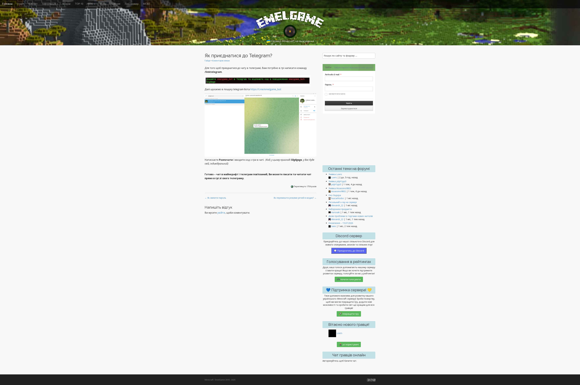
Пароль (328, 85)
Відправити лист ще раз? (361, 67)
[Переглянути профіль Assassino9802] (330, 191)
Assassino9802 (338, 191)
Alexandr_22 (337, 205)
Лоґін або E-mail (332, 75)
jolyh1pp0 (336, 184)
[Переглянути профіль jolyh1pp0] (330, 184)
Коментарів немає (221, 60)
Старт (20, 3)
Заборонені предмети (340, 209)
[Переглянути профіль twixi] (330, 226)
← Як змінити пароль (215, 197)
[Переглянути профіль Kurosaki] (330, 212)
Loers (334, 177)
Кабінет (33, 3)
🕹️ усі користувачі (349, 344)
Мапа (103, 3)
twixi (333, 226)
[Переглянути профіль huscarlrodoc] (330, 198)
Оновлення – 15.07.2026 (341, 223)
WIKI (91, 3)
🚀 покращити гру (349, 313)
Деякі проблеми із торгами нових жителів (351, 216)
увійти (221, 212)
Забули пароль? (341, 67)
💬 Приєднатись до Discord (349, 250)
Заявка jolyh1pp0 (337, 181)
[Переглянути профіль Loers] (330, 177)
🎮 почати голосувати (349, 279)
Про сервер (132, 3)
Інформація (49, 3)
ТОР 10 (79, 3)
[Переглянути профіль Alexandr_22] (330, 205)
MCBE (146, 3)
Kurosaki (335, 212)
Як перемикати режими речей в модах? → (295, 197)
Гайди (207, 60)
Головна (7, 3)
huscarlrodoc (337, 198)
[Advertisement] (348, 139)
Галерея (115, 3)
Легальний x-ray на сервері (343, 202)
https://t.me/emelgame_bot (265, 89)
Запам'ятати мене (337, 94)
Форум (66, 3)
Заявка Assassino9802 (340, 188)
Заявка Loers (335, 174)
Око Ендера (335, 195)
